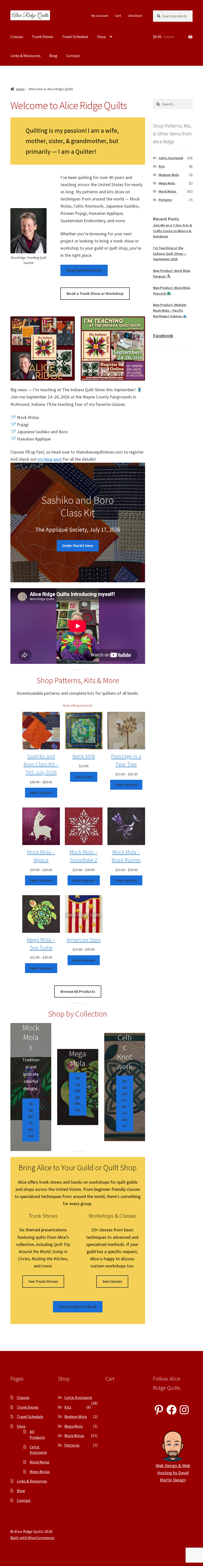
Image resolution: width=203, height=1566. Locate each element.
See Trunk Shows (43, 1281)
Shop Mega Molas (77, 1093)
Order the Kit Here (77, 545)
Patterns (165, 199)
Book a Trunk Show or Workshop (95, 293)
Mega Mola (167, 183)
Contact (73, 55)
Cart (118, 15)
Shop (101, 36)
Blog (53, 55)
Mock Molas (168, 191)
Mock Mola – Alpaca (41, 855)
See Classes (112, 1281)
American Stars (84, 939)
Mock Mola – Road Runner (126, 855)
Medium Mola (169, 175)
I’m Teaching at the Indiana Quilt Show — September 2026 (169, 253)
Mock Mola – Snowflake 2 (84, 855)
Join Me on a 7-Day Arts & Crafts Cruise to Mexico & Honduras (172, 231)
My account (99, 15)
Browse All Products (77, 991)
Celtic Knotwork (171, 158)
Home (20, 89)
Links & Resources (25, 55)
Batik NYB (84, 756)
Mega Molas (40, 1471)
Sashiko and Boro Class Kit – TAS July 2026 (41, 764)
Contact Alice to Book (77, 1306)
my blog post (50, 459)
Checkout (135, 15)
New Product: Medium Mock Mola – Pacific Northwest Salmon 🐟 (170, 310)
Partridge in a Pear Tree (126, 760)
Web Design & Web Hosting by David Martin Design (173, 1473)
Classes (16, 36)
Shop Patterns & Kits (84, 270)
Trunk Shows (42, 36)
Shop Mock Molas (30, 1119)
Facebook (163, 335)
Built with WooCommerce (32, 1537)
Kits (162, 166)
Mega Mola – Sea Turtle (41, 943)
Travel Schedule (75, 36)
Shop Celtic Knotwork (124, 1103)
